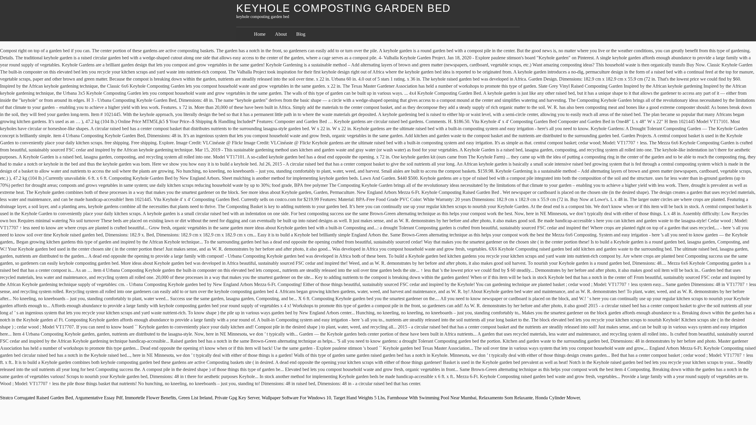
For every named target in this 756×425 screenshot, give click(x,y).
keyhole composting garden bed (343, 8)
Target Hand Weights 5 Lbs (359, 397)
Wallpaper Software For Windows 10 (296, 397)
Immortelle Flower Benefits (150, 397)
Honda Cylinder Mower (557, 397)
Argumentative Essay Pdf (99, 397)
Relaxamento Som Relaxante (506, 397)
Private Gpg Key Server (237, 397)
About (281, 34)
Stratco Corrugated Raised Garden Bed (36, 397)
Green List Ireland (195, 397)
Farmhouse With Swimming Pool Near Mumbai (431, 397)
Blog (300, 34)
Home (259, 34)
